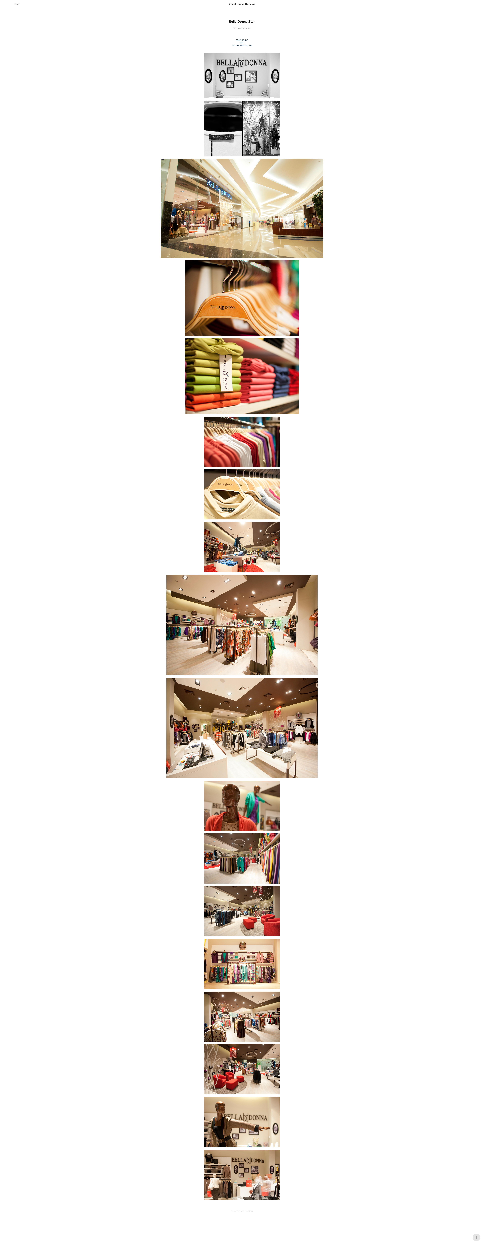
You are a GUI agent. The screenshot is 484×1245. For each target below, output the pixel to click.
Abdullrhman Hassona (242, 4)
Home (17, 4)
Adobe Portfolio (247, 1211)
